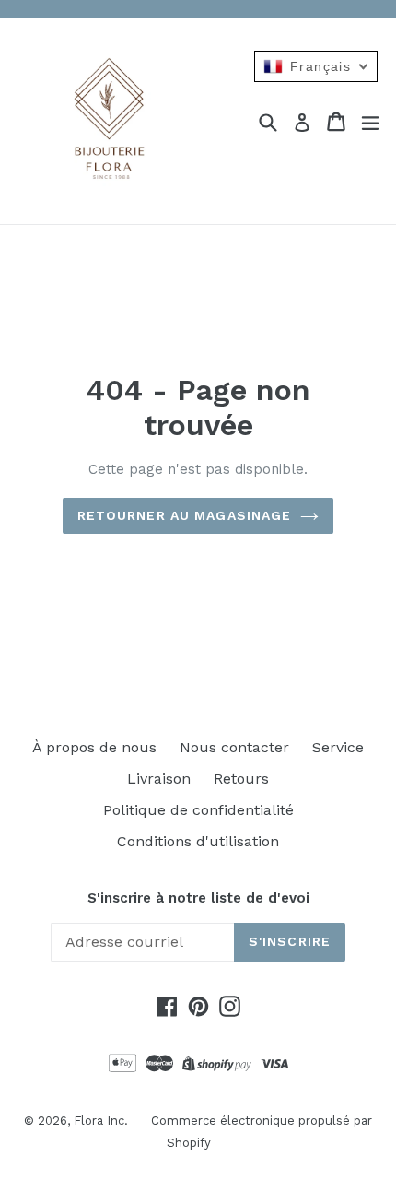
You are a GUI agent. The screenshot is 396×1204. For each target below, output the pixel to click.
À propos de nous (94, 747)
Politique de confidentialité (198, 810)
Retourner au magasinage (184, 515)
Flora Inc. (101, 1120)
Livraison (159, 778)
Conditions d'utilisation (198, 841)
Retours (241, 778)
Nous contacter (234, 747)
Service (338, 747)
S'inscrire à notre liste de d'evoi (198, 898)
